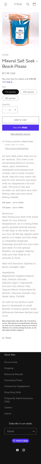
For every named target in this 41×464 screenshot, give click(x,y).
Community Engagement (17, 386)
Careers (8, 407)
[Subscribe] (33, 431)
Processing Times (13, 380)
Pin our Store (10, 362)
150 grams (10, 98)
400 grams (28, 92)
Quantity (6, 104)
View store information (16, 148)
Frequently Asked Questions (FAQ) (18, 400)
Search (7, 413)
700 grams (10, 92)
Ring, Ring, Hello (12, 392)
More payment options (20, 134)
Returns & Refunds (13, 374)
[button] (6, 4)
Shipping (8, 368)
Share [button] (8, 337)
